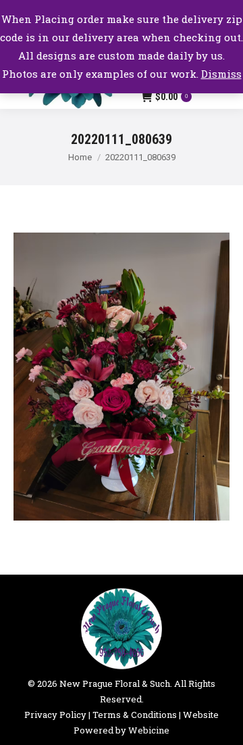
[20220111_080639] (122, 377)
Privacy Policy (55, 714)
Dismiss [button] (221, 73)
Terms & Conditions (134, 714)
